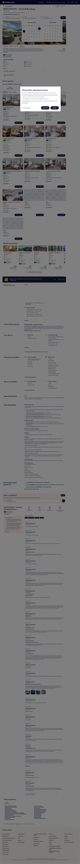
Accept (54, 108)
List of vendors (25, 103)
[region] (40, 98)
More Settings (26, 108)
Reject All (45, 108)
